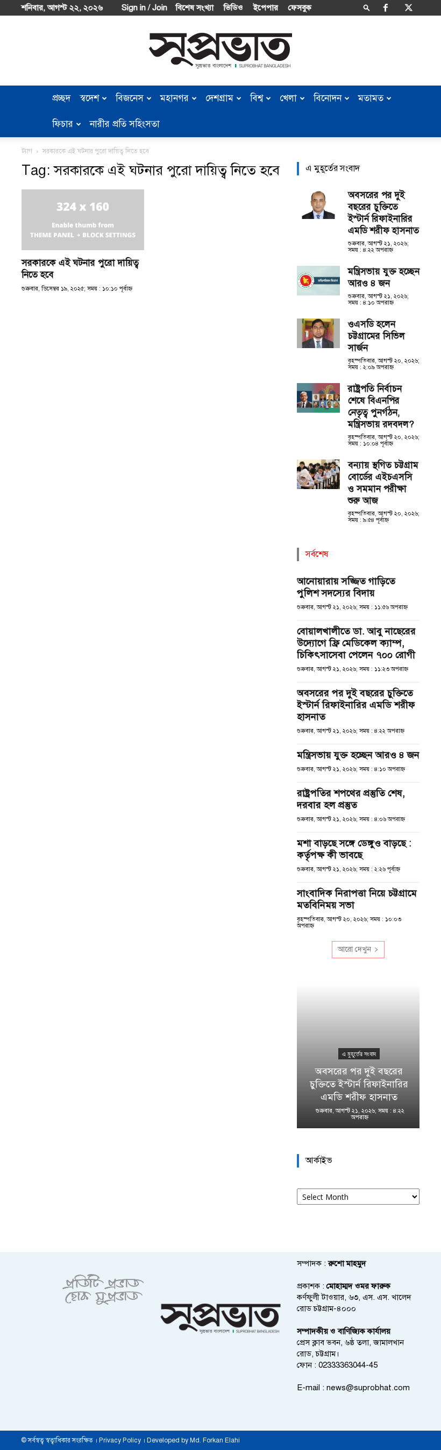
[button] (367, 7)
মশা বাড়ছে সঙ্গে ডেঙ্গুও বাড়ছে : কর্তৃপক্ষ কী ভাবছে (354, 849)
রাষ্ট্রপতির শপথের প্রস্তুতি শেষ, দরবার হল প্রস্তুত (351, 799)
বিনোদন (328, 98)
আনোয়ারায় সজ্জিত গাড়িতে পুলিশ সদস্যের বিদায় (346, 587)
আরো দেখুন (354, 949)
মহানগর (174, 98)
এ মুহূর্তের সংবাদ (358, 1054)
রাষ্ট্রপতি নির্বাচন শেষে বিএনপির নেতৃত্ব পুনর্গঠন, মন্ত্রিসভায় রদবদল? (381, 406)
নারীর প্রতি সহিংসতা (125, 124)
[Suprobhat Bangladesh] (220, 50)
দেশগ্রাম (219, 98)
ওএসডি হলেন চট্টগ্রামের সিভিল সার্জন (376, 336)
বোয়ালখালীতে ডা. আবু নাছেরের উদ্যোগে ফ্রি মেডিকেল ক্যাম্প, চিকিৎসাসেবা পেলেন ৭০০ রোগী (356, 643)
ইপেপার (265, 7)
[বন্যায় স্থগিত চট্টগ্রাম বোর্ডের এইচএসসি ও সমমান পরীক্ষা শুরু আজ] (318, 474)
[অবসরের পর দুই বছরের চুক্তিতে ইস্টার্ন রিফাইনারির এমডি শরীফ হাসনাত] (318, 204)
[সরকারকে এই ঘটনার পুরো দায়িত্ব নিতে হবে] (83, 219)
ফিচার (62, 124)
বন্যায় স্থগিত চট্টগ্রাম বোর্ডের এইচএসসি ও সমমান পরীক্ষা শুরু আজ (383, 482)
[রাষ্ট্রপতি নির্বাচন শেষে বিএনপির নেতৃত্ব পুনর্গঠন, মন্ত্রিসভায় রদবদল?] (318, 398)
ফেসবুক (299, 7)
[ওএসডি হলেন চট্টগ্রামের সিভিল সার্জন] (318, 333)
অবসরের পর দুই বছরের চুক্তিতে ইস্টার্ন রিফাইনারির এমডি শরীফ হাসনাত (383, 212)
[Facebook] (385, 7)
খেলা (288, 98)
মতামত (370, 98)
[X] (408, 7)
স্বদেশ (89, 98)
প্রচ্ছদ (61, 98)
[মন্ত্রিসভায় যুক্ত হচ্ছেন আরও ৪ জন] (318, 280)
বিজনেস (130, 98)
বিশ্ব (256, 98)
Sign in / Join (144, 7)
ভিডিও (233, 7)
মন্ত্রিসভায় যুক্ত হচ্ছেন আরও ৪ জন (383, 277)
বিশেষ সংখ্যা (195, 7)
